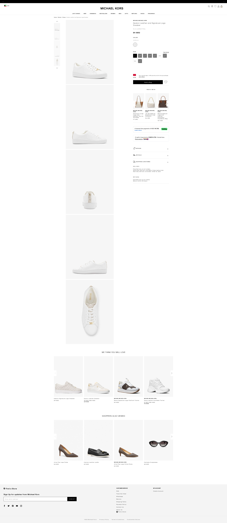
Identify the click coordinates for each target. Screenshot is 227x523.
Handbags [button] (93, 13)
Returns (118, 499)
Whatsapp (119, 496)
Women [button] (113, 13)
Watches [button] (134, 13)
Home (55, 17)
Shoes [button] (142, 13)
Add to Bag (148, 82)
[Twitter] (8, 506)
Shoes (64, 17)
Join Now (142, 76)
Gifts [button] (126, 13)
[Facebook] (4, 506)
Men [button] (120, 13)
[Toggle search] (209, 6)
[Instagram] (21, 506)
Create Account (158, 491)
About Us (119, 509)
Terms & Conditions (118, 519)
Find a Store (11, 489)
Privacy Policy (104, 519)
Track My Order (121, 493)
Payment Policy (121, 504)
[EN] (5, 6)
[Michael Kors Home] (112, 9)
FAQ (117, 491)
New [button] (85, 13)
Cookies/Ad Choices (133, 519)
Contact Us (120, 507)
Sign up (72, 499)
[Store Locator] (212, 6)
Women (59, 17)
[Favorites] (215, 6)
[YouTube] (17, 506)
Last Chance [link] (76, 13)
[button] (134, 103)
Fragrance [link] (151, 13)
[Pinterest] (13, 506)
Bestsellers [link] (103, 13)
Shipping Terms (121, 501)
